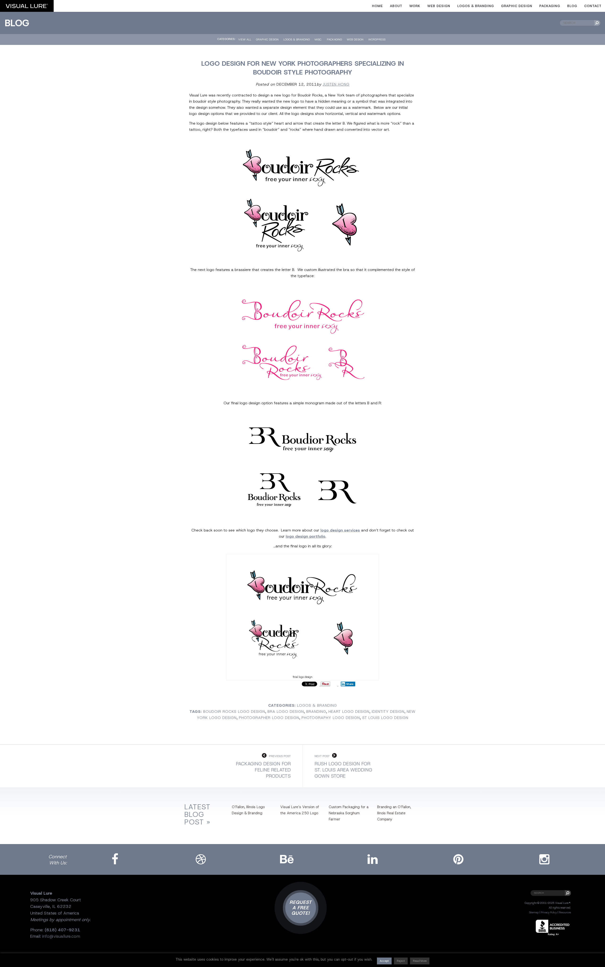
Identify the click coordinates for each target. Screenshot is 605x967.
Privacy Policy (549, 912)
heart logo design (348, 711)
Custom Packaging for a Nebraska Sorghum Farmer (348, 813)
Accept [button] (384, 961)
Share (350, 684)
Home (377, 6)
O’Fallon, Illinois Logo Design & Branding (248, 810)
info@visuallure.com (61, 936)
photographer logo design (269, 717)
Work (414, 6)
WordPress (376, 39)
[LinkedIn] (372, 859)
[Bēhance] (286, 859)
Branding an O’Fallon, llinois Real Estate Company (394, 813)
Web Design (438, 6)
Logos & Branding (475, 6)
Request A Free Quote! (301, 907)
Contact (592, 6)
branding (316, 711)
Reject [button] (401, 961)
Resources (565, 912)
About (396, 6)
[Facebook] (115, 859)
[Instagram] (544, 859)
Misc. (318, 39)
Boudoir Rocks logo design (234, 711)
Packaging (549, 6)
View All (244, 39)
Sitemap (534, 912)
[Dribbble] (201, 859)
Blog (572, 6)
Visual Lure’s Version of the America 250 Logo (299, 810)
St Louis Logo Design (385, 717)
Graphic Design (516, 6)
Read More (420, 961)
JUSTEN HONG (336, 84)
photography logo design (331, 717)
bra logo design (286, 711)
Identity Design (388, 711)
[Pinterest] (458, 859)
